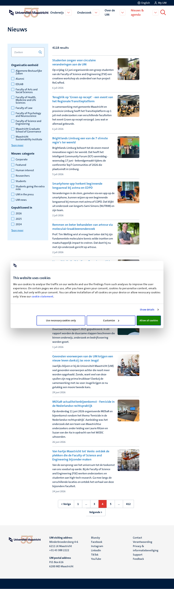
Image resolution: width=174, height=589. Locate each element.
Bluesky (95, 537)
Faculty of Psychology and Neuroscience (28, 114)
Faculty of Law (24, 108)
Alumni (20, 78)
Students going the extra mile (30, 188)
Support (137, 554)
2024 (19, 224)
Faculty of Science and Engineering (28, 122)
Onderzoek (84, 13)
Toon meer (17, 145)
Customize (109, 320)
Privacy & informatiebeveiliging (145, 548)
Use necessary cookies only (61, 320)
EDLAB (19, 84)
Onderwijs (57, 13)
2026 (19, 213)
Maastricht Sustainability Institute (29, 138)
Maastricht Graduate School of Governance (28, 130)
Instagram (97, 546)
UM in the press (25, 194)
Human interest (25, 170)
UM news (21, 200)
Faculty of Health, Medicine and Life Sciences (26, 100)
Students (21, 181)
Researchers (23, 175)
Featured (21, 165)
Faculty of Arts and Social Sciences (27, 91)
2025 (19, 219)
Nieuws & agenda (137, 12)
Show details (147, 309)
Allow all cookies (149, 320)
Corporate (22, 159)
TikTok (94, 554)
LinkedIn (96, 550)
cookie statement (42, 296)
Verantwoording (142, 542)
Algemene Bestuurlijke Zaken (29, 72)
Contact (137, 537)
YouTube (96, 559)
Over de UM (110, 12)
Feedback (138, 559)
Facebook (96, 542)
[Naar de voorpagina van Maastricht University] (28, 12)
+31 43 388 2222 (59, 550)
